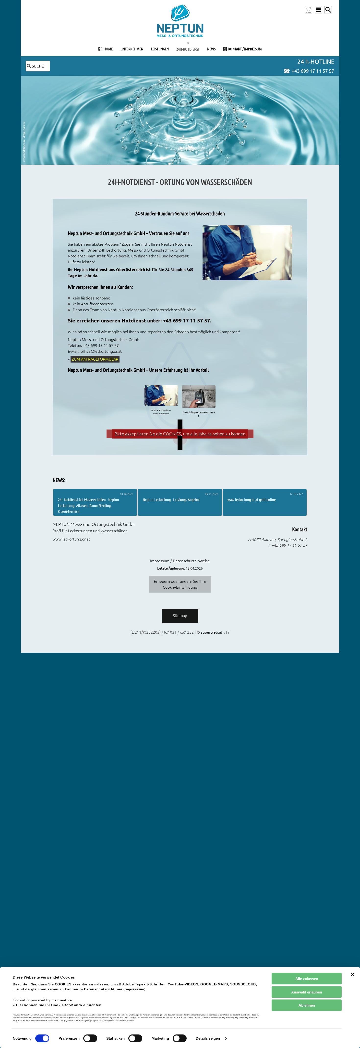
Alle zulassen (306, 979)
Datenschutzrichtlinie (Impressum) (115, 989)
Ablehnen (307, 1005)
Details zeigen (208, 1038)
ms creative (61, 1000)
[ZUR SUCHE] (328, 9)
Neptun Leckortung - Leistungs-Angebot (171, 499)
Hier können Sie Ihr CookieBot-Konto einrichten (58, 1005)
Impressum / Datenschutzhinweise (180, 561)
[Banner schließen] (352, 974)
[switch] (90, 1038)
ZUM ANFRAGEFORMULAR (95, 359)
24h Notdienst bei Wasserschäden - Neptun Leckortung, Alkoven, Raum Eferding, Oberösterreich (88, 505)
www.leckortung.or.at (71, 539)
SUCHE (38, 66)
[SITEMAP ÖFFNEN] (318, 9)
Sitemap (180, 615)
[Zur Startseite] (308, 9)
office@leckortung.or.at (101, 351)
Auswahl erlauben (306, 992)
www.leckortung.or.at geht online (252, 499)
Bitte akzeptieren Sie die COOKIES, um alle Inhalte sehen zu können (180, 433)
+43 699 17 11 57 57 (313, 71)
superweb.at (211, 632)
